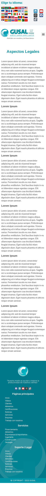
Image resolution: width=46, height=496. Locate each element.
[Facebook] (41, 15)
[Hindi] (26, 11)
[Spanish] (6, 20)
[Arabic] (6, 8)
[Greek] (19, 11)
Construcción (10, 440)
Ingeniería (9, 437)
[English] (26, 8)
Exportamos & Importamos (16, 434)
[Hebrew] (23, 11)
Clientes (8, 403)
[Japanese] (19, 14)
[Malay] (6, 17)
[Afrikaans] (3, 8)
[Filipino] (6, 11)
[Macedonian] (3, 17)
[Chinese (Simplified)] (16, 8)
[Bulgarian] (13, 8)
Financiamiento (11, 429)
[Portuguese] (19, 17)
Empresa (8, 417)
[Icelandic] (6, 14)
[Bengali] (9, 8)
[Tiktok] (35, 19)
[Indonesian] (9, 14)
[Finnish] (9, 11)
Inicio (7, 398)
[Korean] (23, 14)
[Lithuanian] (26, 14)
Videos (8, 401)
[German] (16, 11)
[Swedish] (9, 20)
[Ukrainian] (19, 20)
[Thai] (13, 20)
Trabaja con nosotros (14, 420)
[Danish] (19, 8)
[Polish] (16, 17)
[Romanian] (23, 17)
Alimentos (9, 406)
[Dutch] (23, 8)
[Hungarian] (3, 14)
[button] (43, 34)
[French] (13, 11)
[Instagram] (35, 15)
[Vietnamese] (26, 20)
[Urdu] (23, 20)
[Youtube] (41, 11)
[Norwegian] (13, 17)
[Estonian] (3, 11)
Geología (8, 442)
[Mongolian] (9, 17)
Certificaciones (11, 409)
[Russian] (26, 17)
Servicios (9, 415)
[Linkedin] (35, 11)
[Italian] (16, 14)
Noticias (8, 412)
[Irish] (13, 14)
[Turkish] (16, 20)
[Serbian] (3, 20)
